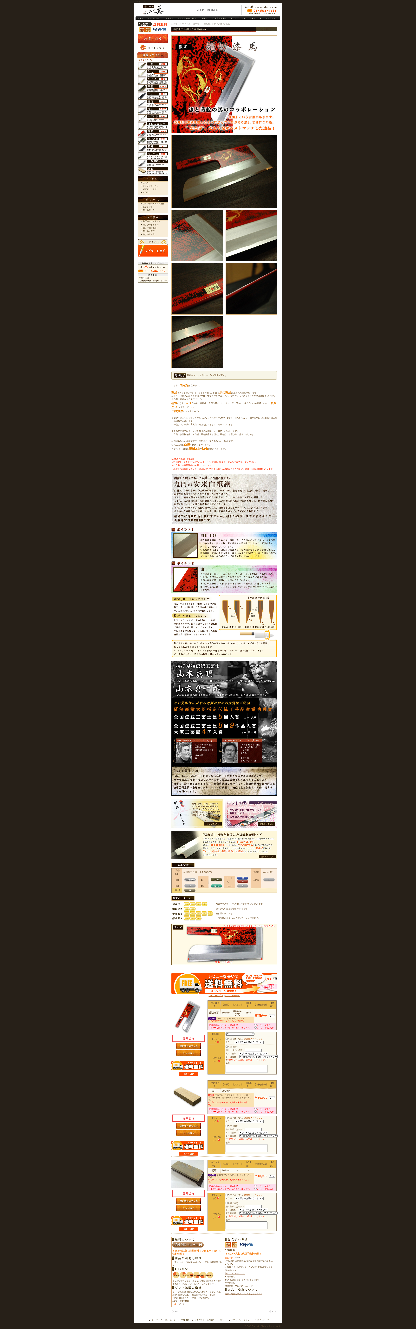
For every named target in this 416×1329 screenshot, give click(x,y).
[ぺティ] (152, 79)
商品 (188, 24)
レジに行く (188, 1053)
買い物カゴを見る (188, 1046)
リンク (233, 18)
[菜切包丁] (152, 86)
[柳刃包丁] (152, 101)
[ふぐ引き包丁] (152, 116)
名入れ (146, 182)
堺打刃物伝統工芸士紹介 (153, 203)
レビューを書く (153, 251)
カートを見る (153, 48)
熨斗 (197, 813)
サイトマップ (271, 18)
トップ (155, 1320)
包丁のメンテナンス (151, 221)
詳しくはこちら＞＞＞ (235, 1273)
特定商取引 (219, 18)
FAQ (153, 242)
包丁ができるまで (150, 224)
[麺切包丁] (152, 131)
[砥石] (152, 168)
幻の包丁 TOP (177, 24)
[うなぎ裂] (152, 139)
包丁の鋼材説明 (149, 228)
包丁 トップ (140, 18)
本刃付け (147, 192)
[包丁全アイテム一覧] (152, 59)
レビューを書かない (265, 1028)
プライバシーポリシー (251, 18)
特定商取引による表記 (204, 1320)
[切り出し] (152, 153)
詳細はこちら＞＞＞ (253, 1039)
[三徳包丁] (152, 64)
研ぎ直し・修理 (149, 189)
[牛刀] (152, 71)
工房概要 (204, 18)
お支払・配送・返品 (187, 18)
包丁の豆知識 (149, 234)
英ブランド (148, 207)
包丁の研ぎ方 (149, 231)
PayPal (160, 29)
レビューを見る (216, 995)
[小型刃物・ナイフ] (152, 161)
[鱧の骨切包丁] (152, 124)
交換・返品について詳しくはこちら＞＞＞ (243, 1294)
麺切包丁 (197, 24)
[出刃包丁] (152, 94)
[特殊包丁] (152, 146)
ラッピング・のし (150, 186)
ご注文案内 (168, 18)
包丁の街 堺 (149, 210)
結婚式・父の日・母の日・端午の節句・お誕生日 (224, 845)
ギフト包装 (251, 813)
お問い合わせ (262, 10)
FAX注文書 (153, 18)
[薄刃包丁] (152, 109)
